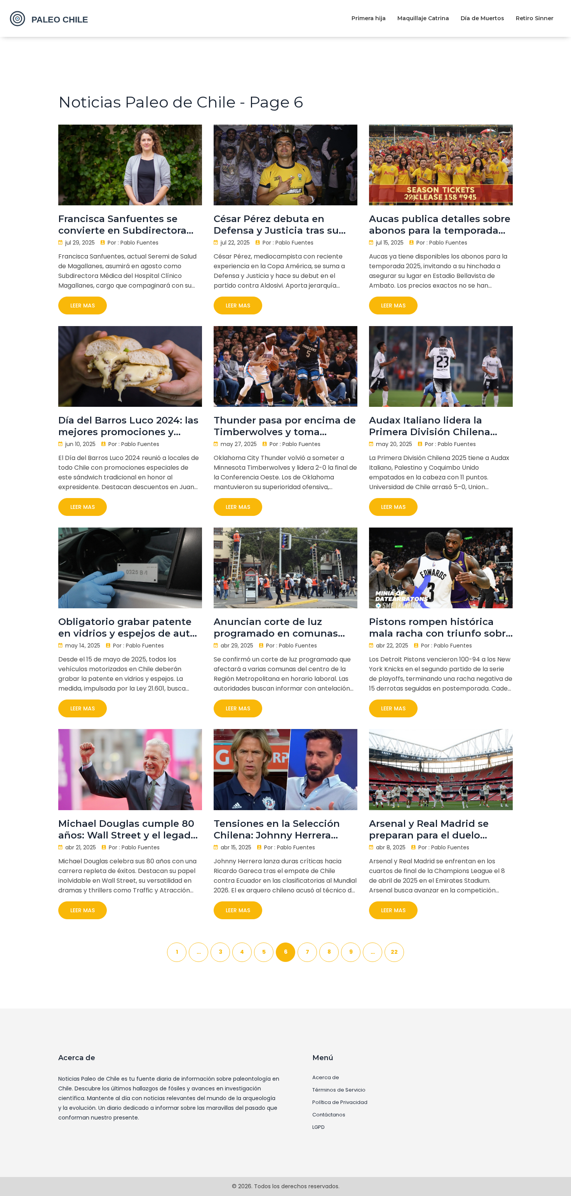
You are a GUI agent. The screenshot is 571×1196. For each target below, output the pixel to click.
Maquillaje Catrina (423, 18)
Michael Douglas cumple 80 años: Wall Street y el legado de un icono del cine (127, 829)
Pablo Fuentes (139, 242)
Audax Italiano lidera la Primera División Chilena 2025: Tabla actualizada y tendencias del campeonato (438, 426)
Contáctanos (328, 1115)
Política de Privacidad (339, 1102)
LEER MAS (82, 305)
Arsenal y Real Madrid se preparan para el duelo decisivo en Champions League (429, 829)
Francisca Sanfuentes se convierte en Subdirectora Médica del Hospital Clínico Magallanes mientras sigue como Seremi (124, 224)
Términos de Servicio (339, 1090)
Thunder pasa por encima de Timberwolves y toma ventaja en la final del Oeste (285, 426)
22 (394, 952)
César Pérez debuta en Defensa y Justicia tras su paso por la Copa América (276, 224)
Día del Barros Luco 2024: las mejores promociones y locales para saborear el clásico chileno (128, 426)
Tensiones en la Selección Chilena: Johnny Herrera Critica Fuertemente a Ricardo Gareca (277, 829)
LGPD (318, 1127)
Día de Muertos (482, 18)
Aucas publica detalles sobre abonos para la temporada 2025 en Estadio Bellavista (439, 224)
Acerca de (325, 1077)
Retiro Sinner (535, 18)
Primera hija (369, 18)
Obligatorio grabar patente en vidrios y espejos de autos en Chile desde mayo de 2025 (129, 627)
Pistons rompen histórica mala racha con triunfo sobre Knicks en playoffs (440, 627)
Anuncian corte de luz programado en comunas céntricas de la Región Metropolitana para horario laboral (280, 627)
